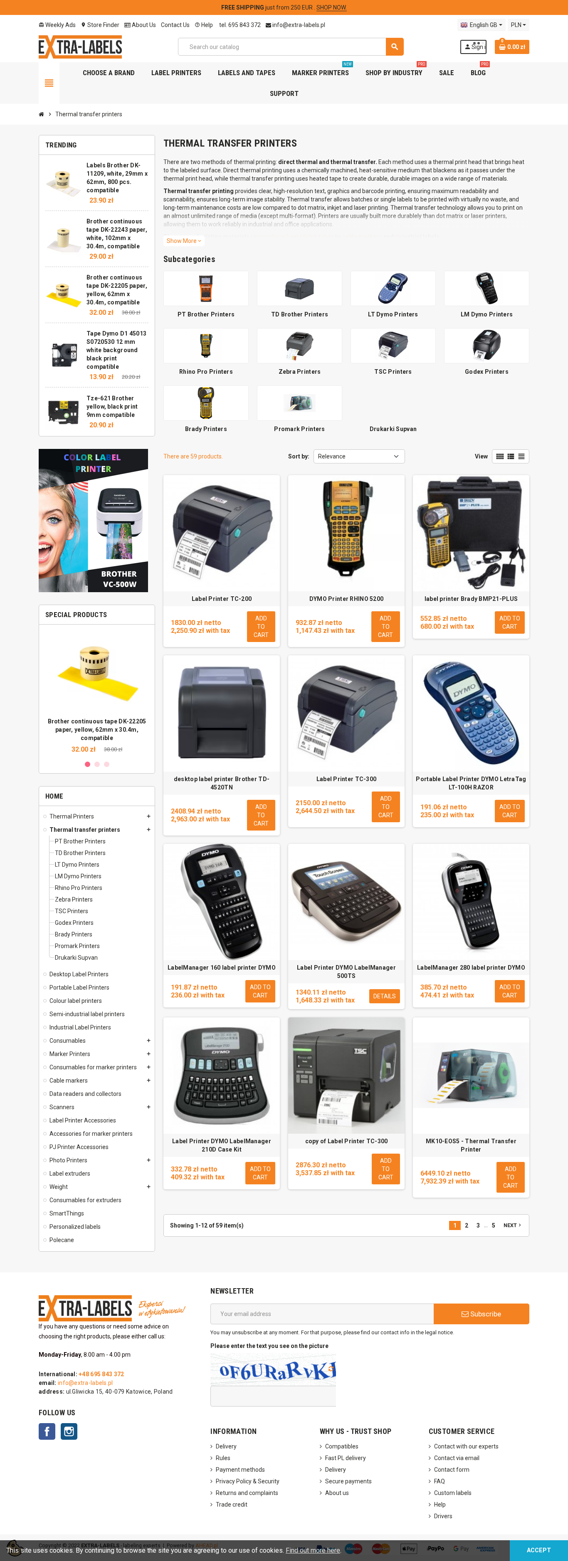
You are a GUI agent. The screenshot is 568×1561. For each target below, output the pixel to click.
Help (204, 25)
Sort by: (298, 456)
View (481, 456)
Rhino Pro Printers (206, 371)
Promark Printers (299, 429)
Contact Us (175, 25)
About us (337, 1493)
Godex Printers (487, 371)
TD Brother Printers (299, 314)
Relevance (332, 456)
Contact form (451, 1469)
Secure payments (348, 1481)
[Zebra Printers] (299, 345)
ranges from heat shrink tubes (292, 236)
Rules (223, 1458)
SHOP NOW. (331, 7)
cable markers (362, 236)
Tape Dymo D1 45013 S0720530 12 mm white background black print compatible (116, 350)
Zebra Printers (300, 371)
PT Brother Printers (206, 314)
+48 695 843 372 (101, 1374)
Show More (184, 241)
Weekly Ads (57, 25)
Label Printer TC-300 (346, 779)
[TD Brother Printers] (299, 287)
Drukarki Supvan (393, 429)
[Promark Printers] (299, 402)
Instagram (69, 1431)
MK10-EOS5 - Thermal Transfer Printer (471, 1145)
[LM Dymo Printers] (486, 287)
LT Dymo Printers (393, 314)
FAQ (439, 1481)
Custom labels (453, 1493)
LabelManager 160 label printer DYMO (222, 967)
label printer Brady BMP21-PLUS (471, 598)
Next (513, 1225)
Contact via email (456, 1458)
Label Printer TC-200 (222, 598)
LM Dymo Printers (487, 314)
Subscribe (485, 1314)
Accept (539, 1550)
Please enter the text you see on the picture (269, 1346)
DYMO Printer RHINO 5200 (346, 598)
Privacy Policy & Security (247, 1481)
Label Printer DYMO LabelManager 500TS (346, 971)
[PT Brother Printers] (206, 287)
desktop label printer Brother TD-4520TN (221, 783)
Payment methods (240, 1469)
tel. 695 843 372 (239, 25)
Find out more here (313, 1550)
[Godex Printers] (486, 345)
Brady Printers (206, 429)
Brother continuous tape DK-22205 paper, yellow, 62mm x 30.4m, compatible (97, 729)
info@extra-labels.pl (298, 25)
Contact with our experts (466, 1446)
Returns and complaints (247, 1493)
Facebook (47, 1431)
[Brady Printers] (206, 402)
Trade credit (231, 1504)
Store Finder (100, 25)
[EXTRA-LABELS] (80, 46)
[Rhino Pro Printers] (206, 345)
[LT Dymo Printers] (393, 287)
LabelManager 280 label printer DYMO (471, 967)
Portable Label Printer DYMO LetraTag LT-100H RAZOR (471, 783)
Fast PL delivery (345, 1458)
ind (399, 236)
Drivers (443, 1516)
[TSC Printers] (393, 345)
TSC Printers (393, 371)
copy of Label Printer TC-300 (346, 1141)
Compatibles (341, 1446)
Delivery (226, 1446)
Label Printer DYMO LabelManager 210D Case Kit (221, 1145)
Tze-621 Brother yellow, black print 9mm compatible (112, 406)
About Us (143, 25)
